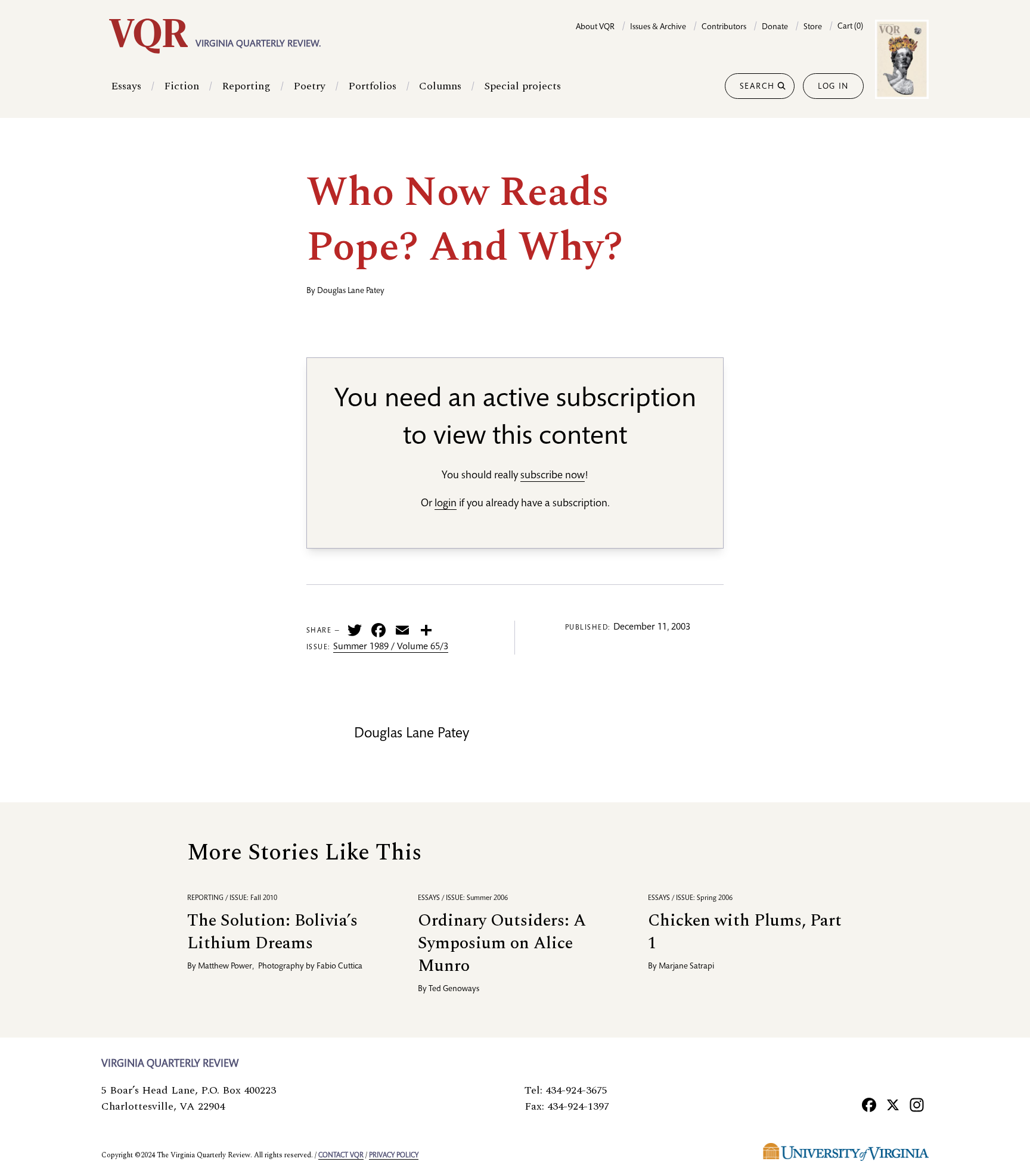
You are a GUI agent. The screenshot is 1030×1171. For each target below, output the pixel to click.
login (446, 504)
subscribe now (552, 476)
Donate (775, 27)
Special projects (522, 86)
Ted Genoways (454, 989)
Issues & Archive (658, 27)
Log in (833, 87)
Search (757, 87)
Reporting (246, 86)
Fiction (181, 86)
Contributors (724, 27)
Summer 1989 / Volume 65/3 (390, 647)
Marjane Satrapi (686, 967)
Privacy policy (393, 1155)
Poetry (309, 86)
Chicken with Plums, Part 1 (745, 932)
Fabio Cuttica (339, 967)
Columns (440, 86)
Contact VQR (341, 1155)
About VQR (595, 27)
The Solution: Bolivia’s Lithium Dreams (272, 932)
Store (812, 27)
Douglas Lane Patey (350, 291)
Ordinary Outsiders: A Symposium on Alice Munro (502, 943)
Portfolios (372, 86)
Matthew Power (225, 967)
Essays (126, 86)
